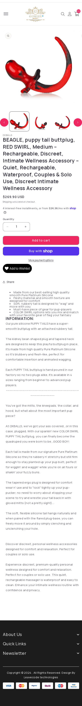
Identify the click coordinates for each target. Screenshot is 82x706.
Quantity (8, 219)
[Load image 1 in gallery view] (19, 121)
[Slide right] (78, 122)
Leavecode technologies (41, 677)
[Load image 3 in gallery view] (62, 121)
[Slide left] (4, 122)
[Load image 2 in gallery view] (41, 121)
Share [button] (10, 282)
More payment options (41, 260)
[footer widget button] (41, 634)
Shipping (7, 201)
